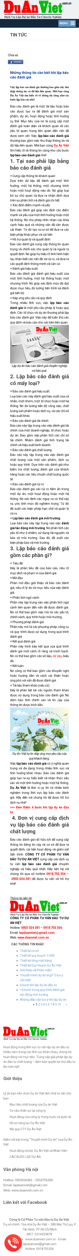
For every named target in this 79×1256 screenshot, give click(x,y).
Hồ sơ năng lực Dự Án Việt (27, 1123)
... (63, 1004)
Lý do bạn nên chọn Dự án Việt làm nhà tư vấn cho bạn (37, 1096)
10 (59, 1004)
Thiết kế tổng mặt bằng (36, 960)
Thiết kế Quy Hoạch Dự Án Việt (40, 965)
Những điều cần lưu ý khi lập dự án (43, 999)
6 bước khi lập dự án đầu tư (38, 985)
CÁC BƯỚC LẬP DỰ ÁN (25, 1157)
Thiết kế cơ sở (29, 951)
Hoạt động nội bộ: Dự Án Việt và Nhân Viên (38, 1150)
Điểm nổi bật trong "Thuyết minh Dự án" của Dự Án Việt (37, 1142)
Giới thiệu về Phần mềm (36, 970)
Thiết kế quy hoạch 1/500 (37, 955)
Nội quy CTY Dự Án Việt (25, 1129)
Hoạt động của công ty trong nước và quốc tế (40, 1117)
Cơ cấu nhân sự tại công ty (28, 1110)
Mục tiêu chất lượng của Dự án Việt (33, 1104)
